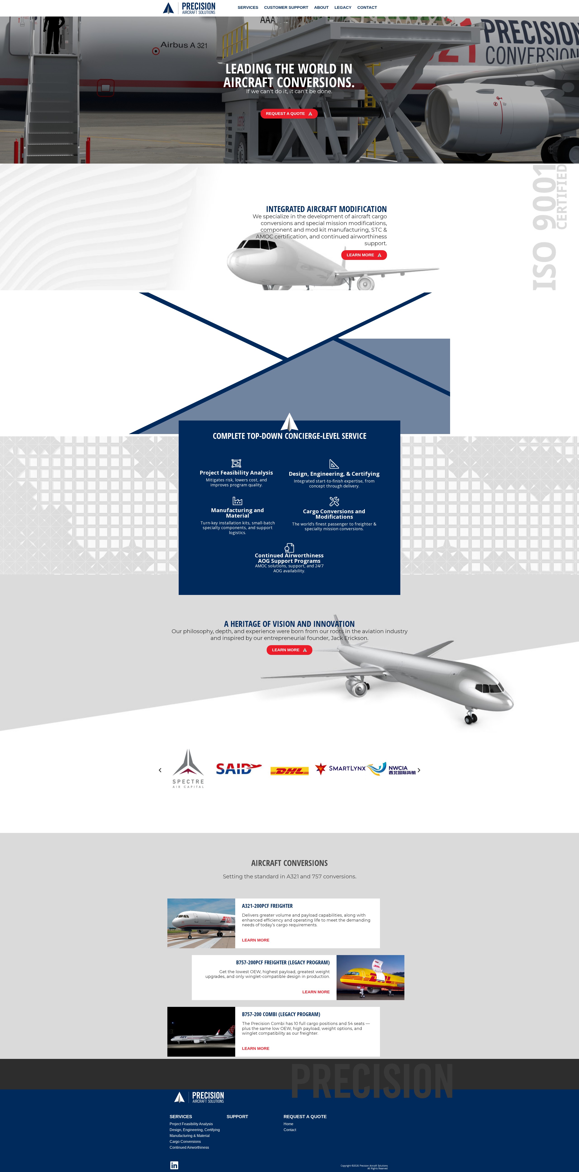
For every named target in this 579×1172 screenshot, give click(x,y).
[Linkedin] (174, 1165)
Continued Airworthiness (189, 1147)
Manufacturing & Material (190, 1136)
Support (237, 1116)
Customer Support (286, 7)
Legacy (343, 7)
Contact (367, 7)
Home (288, 1124)
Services (248, 7)
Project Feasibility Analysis (191, 1124)
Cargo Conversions (185, 1141)
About (321, 7)
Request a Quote (305, 1116)
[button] (160, 770)
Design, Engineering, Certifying (195, 1130)
